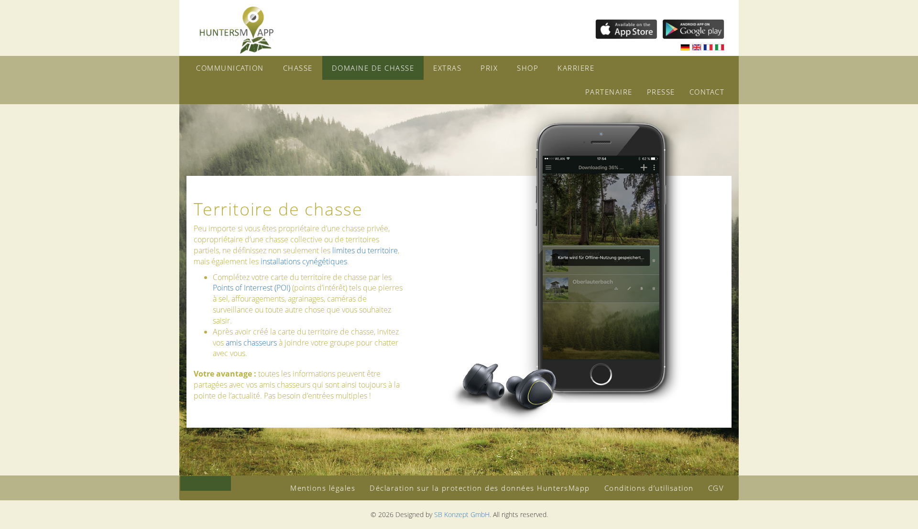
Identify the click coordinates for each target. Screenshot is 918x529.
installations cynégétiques (304, 261)
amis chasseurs (251, 342)
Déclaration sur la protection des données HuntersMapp (480, 488)
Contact (707, 92)
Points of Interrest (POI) (251, 287)
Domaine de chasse (373, 68)
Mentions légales (322, 488)
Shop (527, 68)
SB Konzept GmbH (462, 514)
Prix (489, 68)
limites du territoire (365, 250)
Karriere (575, 68)
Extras (447, 68)
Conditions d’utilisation (649, 488)
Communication (230, 68)
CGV (716, 488)
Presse (661, 92)
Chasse (298, 68)
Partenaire (609, 92)
